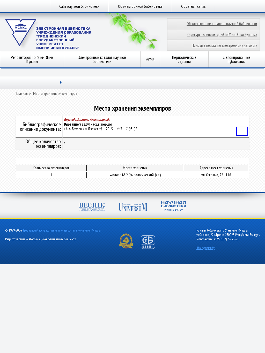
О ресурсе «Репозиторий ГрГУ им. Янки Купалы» (222, 34)
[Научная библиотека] (173, 206)
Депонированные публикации (237, 59)
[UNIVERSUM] (133, 207)
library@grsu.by (205, 248)
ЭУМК (150, 59)
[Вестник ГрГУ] (92, 207)
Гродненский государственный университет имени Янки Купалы (62, 230)
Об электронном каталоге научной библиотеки (222, 23)
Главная (22, 93)
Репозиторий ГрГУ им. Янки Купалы (32, 59)
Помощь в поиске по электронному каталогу (224, 45)
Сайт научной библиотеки (79, 6)
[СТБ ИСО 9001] (151, 247)
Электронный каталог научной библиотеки (102, 59)
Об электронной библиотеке (140, 6)
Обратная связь (193, 6)
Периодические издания (184, 59)
